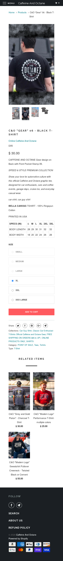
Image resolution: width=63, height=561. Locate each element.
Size (11, 244)
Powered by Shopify (18, 538)
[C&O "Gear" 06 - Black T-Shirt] (31, 64)
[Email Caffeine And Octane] (19, 505)
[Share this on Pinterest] (31, 325)
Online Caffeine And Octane (22, 140)
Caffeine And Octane (26, 534)
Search (14, 513)
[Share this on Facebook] (24, 325)
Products (22, 12)
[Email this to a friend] (45, 325)
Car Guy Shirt (26, 330)
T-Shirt (17, 348)
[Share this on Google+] (38, 325)
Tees (36, 344)
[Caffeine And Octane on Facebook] (12, 505)
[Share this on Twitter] (17, 325)
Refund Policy (19, 527)
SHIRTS (30, 341)
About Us (16, 520)
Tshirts (43, 344)
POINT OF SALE (25, 344)
